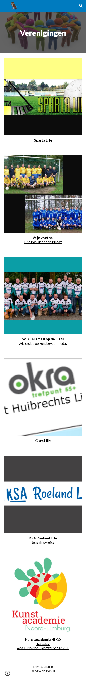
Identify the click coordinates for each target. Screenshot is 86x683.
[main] (43, 32)
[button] (5, 5)
